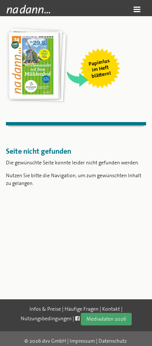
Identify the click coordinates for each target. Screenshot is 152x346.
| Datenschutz (111, 341)
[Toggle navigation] (137, 9)
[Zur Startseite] (28, 9)
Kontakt (111, 309)
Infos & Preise (45, 309)
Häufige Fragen (82, 309)
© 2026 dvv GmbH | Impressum (59, 341)
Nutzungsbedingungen (46, 318)
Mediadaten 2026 (106, 318)
